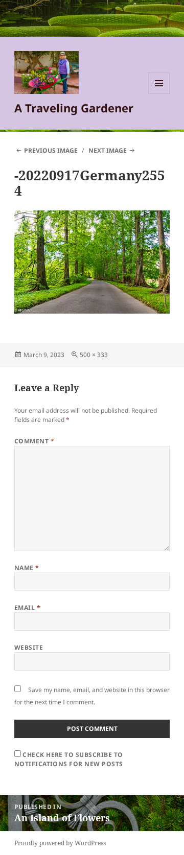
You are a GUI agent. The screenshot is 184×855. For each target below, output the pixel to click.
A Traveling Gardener (73, 107)
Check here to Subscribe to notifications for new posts (68, 759)
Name (26, 567)
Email (27, 607)
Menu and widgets (159, 93)
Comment (34, 441)
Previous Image (51, 150)
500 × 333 (94, 354)
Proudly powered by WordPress (60, 843)
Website (28, 647)
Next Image (107, 150)
